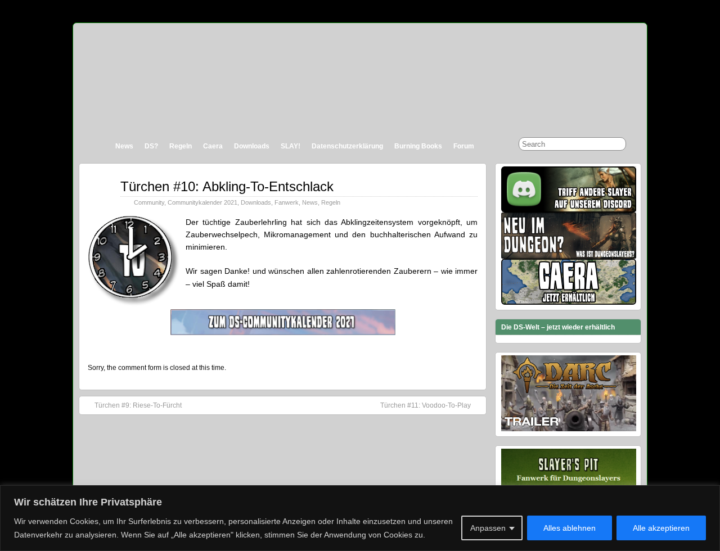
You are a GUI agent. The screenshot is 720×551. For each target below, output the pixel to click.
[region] (360, 518)
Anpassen (488, 527)
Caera (213, 146)
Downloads (251, 146)
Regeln (180, 146)
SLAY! (290, 146)
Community (149, 202)
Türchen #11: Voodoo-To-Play (425, 405)
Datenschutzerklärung (347, 146)
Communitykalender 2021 (202, 202)
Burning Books (418, 146)
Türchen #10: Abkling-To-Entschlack (227, 186)
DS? (151, 146)
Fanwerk (286, 202)
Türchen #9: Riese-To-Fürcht (138, 405)
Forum (463, 146)
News (124, 146)
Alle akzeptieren (661, 527)
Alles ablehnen (569, 527)
